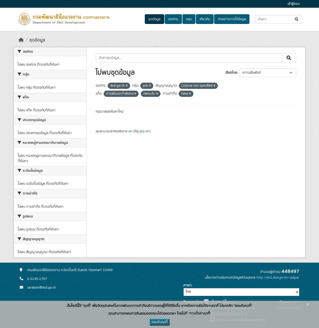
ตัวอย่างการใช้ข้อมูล (232, 19)
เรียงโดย (231, 72)
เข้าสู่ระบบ (294, 3)
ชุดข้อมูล (154, 19)
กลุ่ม (189, 19)
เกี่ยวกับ (205, 19)
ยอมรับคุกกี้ (159, 322)
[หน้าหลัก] (21, 40)
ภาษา (187, 285)
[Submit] (297, 19)
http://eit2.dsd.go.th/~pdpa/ (277, 277)
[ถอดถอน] (127, 86)
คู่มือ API (144, 131)
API (130, 131)
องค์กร (173, 19)
